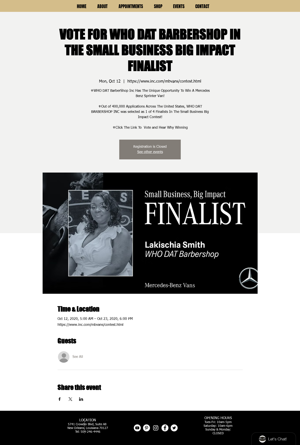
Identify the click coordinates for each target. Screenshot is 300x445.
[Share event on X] (70, 399)
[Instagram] (155, 427)
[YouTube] (137, 427)
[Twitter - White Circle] (174, 427)
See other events (150, 152)
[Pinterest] (146, 427)
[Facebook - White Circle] (164, 427)
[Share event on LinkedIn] (81, 399)
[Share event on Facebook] (60, 399)
